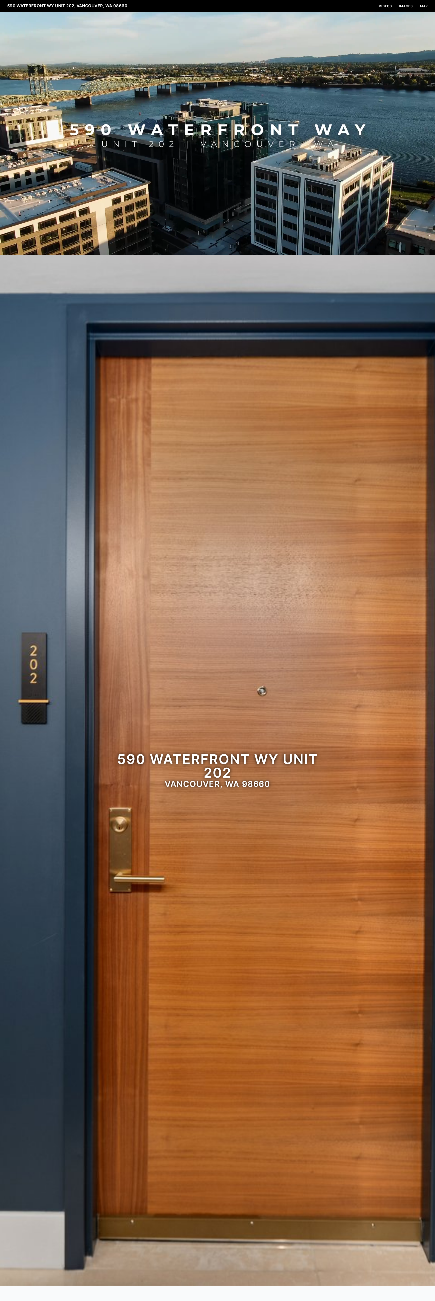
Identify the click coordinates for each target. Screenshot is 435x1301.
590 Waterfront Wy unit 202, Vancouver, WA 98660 (67, 5)
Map (424, 6)
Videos (385, 6)
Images (406, 6)
